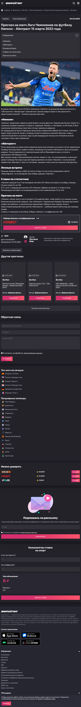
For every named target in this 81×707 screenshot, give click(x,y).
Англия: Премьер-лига (12, 385)
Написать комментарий (12, 250)
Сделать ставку (40, 228)
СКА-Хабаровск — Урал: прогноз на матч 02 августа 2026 (66, 285)
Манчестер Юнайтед (13, 436)
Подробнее (13, 298)
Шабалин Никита (14, 293)
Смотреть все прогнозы (41, 308)
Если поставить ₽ (8, 555)
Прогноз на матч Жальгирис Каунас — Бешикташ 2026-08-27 (13, 285)
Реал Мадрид (10, 402)
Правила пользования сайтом (11, 673)
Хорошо (6, 703)
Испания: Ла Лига (11, 374)
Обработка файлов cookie (10, 670)
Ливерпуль (9, 413)
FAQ (2, 665)
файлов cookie (50, 699)
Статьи (3, 662)
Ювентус (8, 433)
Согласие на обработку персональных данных (17, 678)
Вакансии (4, 660)
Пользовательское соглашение (12, 675)
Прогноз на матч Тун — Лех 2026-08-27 (39, 284)
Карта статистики (7, 688)
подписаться (40, 536)
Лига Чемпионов (19, 19)
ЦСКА (7, 452)
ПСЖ (7, 421)
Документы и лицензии (9, 683)
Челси (7, 425)
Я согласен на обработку (22, 353)
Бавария (8, 417)
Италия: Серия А (10, 381)
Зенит (7, 440)
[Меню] (2, 3)
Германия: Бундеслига (12, 389)
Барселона (9, 406)
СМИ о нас (4, 685)
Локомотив (9, 448)
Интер (7, 429)
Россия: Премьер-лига (12, 377)
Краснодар (9, 456)
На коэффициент (8, 565)
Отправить (7, 359)
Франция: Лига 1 (10, 393)
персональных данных (33, 353)
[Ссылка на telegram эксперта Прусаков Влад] (25, 241)
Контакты (4, 657)
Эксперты (4, 680)
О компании (5, 655)
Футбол (6, 19)
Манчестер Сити (11, 409)
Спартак (8, 444)
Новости (4, 668)
